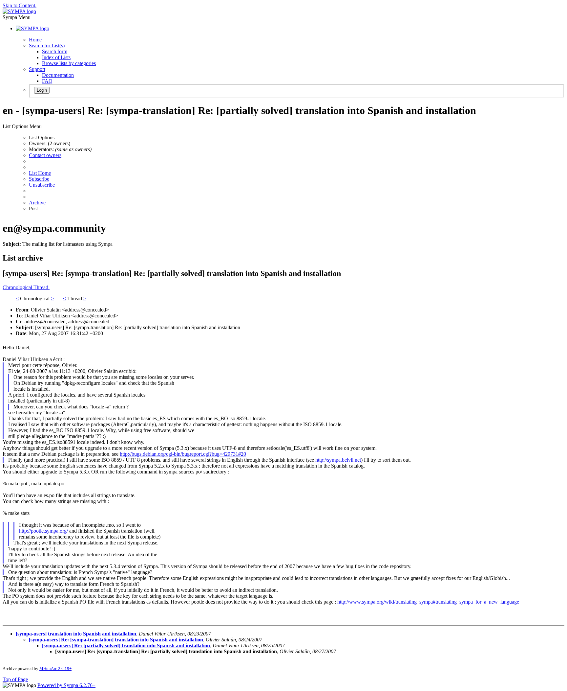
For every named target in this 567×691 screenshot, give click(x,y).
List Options (41, 137)
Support (37, 69)
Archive (37, 202)
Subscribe (39, 179)
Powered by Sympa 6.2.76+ (66, 685)
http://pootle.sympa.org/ (43, 531)
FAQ (47, 81)
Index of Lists (56, 57)
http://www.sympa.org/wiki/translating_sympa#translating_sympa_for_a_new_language (428, 602)
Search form (54, 51)
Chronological (18, 287)
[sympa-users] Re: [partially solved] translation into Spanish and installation (126, 645)
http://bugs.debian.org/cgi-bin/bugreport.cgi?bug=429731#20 (183, 454)
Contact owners (45, 155)
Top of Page (15, 679)
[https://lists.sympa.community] (19, 11)
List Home (40, 173)
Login (42, 90)
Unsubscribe (42, 185)
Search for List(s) (47, 45)
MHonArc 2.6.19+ (55, 668)
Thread (41, 287)
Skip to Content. (19, 5)
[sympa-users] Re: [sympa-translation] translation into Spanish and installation (116, 639)
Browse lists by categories (69, 63)
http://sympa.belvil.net (338, 460)
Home (35, 39)
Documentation (58, 75)
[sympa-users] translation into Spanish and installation (76, 633)
